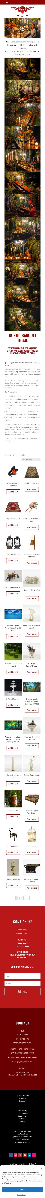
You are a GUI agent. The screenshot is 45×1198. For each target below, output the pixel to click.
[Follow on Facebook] (11, 1155)
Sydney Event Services (22, 1142)
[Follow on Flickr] (34, 1155)
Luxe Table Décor (22, 1134)
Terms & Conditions (22, 1095)
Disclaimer (22, 1101)
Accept (22, 1190)
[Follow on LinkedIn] (29, 1155)
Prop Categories (22, 1113)
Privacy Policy (22, 1098)
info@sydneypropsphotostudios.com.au (22, 1057)
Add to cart (13, 491)
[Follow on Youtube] (25, 1155)
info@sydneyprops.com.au (17, 2)
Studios (22, 1121)
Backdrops (22, 1119)
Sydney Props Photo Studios (22, 1137)
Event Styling (22, 1111)
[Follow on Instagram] (15, 1155)
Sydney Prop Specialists (22, 1131)
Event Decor (22, 1116)
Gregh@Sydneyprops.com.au (23, 954)
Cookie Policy (21, 1195)
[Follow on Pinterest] (20, 1155)
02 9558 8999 (34, 2)
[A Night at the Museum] (22, 69)
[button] (41, 1168)
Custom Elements (22, 1139)
